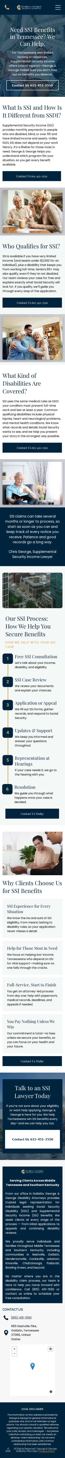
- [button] (14, 1353)
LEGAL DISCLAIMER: (32, 1409)
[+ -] (32, 1370)
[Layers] (50, 1349)
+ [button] (14, 1349)
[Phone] (7, 9)
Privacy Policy (47, 1451)
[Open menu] (58, 7)
